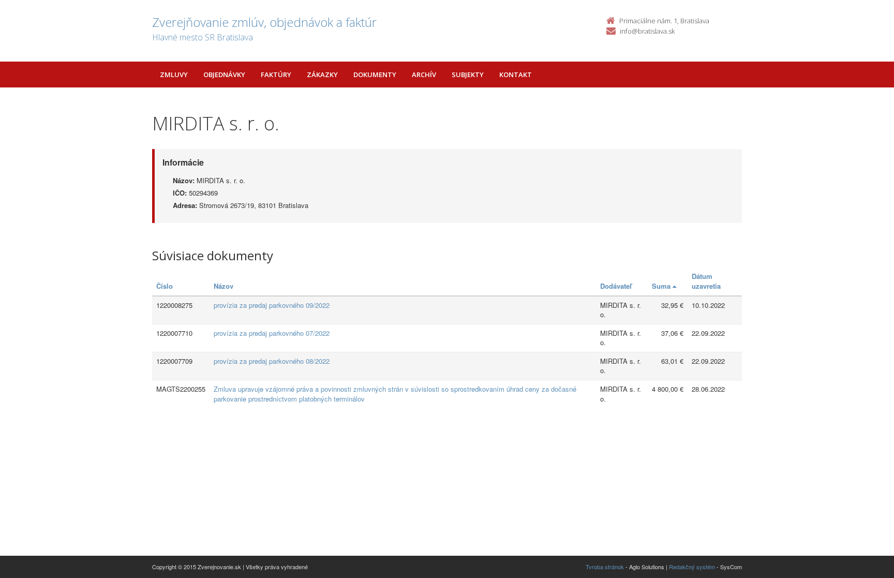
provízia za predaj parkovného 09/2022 (272, 305)
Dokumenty (374, 74)
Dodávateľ (616, 286)
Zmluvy (174, 74)
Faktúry (276, 74)
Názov (223, 286)
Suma (662, 286)
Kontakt (515, 74)
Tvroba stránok (605, 566)
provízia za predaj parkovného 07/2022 (272, 333)
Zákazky (322, 74)
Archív (424, 74)
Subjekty (468, 74)
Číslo (164, 286)
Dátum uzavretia (706, 281)
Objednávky (224, 74)
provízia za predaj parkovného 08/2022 (272, 361)
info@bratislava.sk (647, 31)
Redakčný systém (692, 566)
